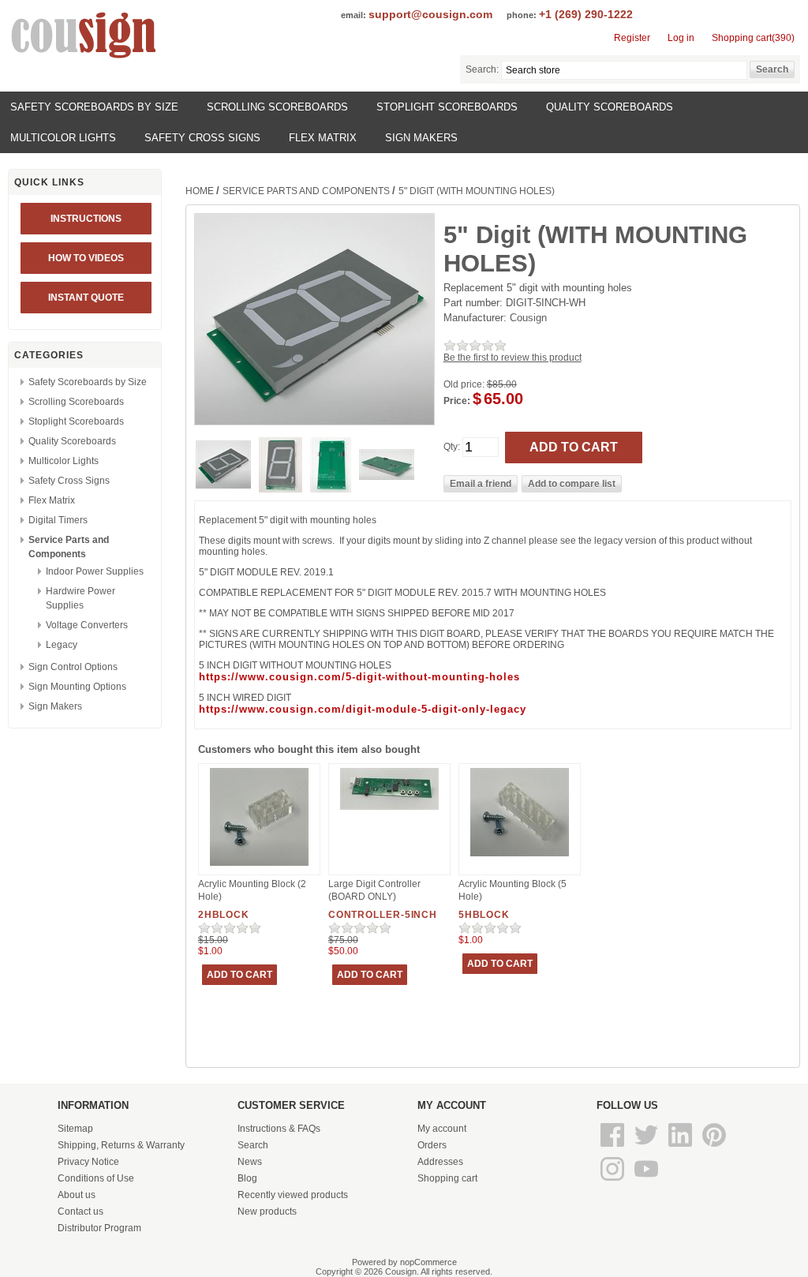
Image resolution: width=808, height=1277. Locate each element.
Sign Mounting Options (77, 686)
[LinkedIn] (681, 1147)
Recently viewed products (293, 1194)
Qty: (451, 446)
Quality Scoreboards (609, 107)
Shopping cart (447, 1178)
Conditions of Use (96, 1178)
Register (632, 37)
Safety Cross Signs (202, 138)
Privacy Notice (88, 1161)
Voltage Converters (87, 625)
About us (76, 1194)
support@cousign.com (430, 14)
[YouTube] (646, 1181)
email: (353, 15)
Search (253, 1145)
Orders (432, 1145)
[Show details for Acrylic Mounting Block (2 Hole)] (259, 866)
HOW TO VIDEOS (86, 258)
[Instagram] (613, 1181)
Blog (247, 1178)
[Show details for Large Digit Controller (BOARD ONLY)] (389, 810)
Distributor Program (99, 1228)
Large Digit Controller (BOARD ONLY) (374, 890)
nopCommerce (428, 1262)
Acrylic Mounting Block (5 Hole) (512, 890)
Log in (681, 37)
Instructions (86, 218)
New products (267, 1211)
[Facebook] (613, 1147)
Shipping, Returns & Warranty (121, 1145)
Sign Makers (421, 138)
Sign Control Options (73, 666)
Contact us (80, 1211)
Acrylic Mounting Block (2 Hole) (252, 890)
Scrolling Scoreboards (277, 107)
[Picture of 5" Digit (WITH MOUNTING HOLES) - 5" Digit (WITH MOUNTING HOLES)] (223, 485)
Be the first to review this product (512, 357)
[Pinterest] (714, 1147)
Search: (482, 69)
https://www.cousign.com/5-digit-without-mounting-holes (359, 677)
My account (441, 1128)
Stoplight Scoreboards (447, 107)
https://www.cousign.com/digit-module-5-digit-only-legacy (362, 709)
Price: (456, 400)
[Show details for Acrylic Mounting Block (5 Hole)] (519, 857)
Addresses (440, 1161)
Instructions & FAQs (279, 1128)
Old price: (463, 384)
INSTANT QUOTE (86, 297)
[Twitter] (647, 1147)
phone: (522, 15)
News (250, 1161)
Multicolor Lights (63, 138)
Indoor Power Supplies (95, 571)
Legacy (61, 644)
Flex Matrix (323, 138)
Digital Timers (58, 520)
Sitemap (75, 1128)
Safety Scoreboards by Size (94, 107)
